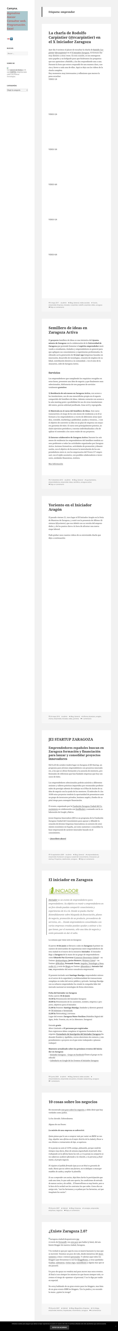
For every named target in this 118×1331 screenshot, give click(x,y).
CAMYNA (13, 72)
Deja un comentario (57, 307)
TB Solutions (56, 1010)
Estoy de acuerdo (59, 1327)
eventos (60, 1310)
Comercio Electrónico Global (86, 957)
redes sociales (85, 303)
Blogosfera (78, 1308)
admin (64, 303)
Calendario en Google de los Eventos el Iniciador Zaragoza (74, 1060)
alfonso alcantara (89, 716)
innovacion (93, 857)
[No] (116, 1326)
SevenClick (67, 1010)
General (76, 303)
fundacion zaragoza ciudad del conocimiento (72, 857)
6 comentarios (96, 1310)
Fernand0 (62, 1242)
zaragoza (99, 305)
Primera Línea (89, 960)
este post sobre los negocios (72, 1110)
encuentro (72, 1079)
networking (88, 1079)
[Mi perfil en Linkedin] (11, 39)
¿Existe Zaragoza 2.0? (68, 1231)
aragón (98, 716)
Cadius (52, 1262)
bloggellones (83, 1260)
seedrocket (66, 859)
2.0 (93, 1308)
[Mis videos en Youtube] (8, 39)
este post (74, 1242)
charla (95, 303)
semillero (76, 482)
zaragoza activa (86, 482)
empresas (52, 1210)
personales (75, 1257)
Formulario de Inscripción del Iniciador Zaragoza (78, 1034)
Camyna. (12, 8)
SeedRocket (80, 809)
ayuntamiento (91, 480)
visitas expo (71, 1262)
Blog (71, 303)
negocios (59, 1210)
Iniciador (53, 899)
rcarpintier (74, 305)
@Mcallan (60, 963)
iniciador (67, 305)
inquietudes (67, 1310)
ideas (71, 482)
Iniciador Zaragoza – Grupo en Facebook (67, 1054)
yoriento (76, 719)
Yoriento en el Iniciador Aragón (70, 507)
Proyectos (57, 859)
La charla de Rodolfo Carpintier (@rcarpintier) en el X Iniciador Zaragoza (74, 37)
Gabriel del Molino (16, 70)
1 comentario (86, 719)
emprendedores (54, 482)
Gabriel (65, 1208)
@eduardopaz (61, 960)
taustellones (81, 1262)
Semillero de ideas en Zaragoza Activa (68, 330)
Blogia (68, 966)
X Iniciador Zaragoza (80, 52)
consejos (87, 1208)
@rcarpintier (60, 52)
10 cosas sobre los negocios (73, 1101)
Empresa (60, 305)
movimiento (76, 1310)
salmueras (60, 1262)
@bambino (85, 966)
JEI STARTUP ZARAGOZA (71, 739)
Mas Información (56, 464)
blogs (97, 1308)
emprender (52, 305)
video (93, 305)
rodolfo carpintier (84, 305)
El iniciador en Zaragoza (71, 879)
